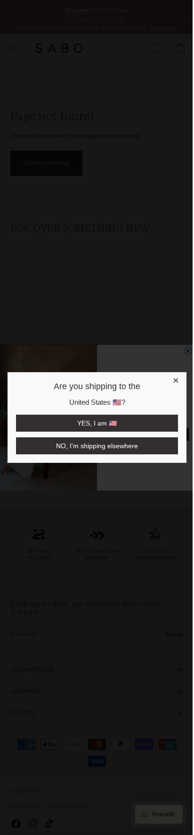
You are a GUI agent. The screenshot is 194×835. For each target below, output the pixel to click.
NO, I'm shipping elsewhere (96, 446)
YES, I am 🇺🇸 (96, 423)
